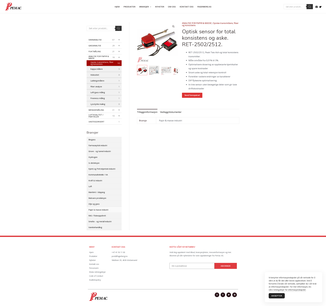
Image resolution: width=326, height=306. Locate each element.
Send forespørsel (192, 95)
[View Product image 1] (142, 70)
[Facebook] (316, 7)
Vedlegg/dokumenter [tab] (170, 112)
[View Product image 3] (166, 70)
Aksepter (276, 296)
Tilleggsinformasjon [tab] (147, 112)
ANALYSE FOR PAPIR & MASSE (197, 23)
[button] (150, 6)
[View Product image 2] (154, 70)
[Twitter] (320, 7)
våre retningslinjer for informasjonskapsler (287, 289)
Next (177, 70)
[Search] (310, 6)
